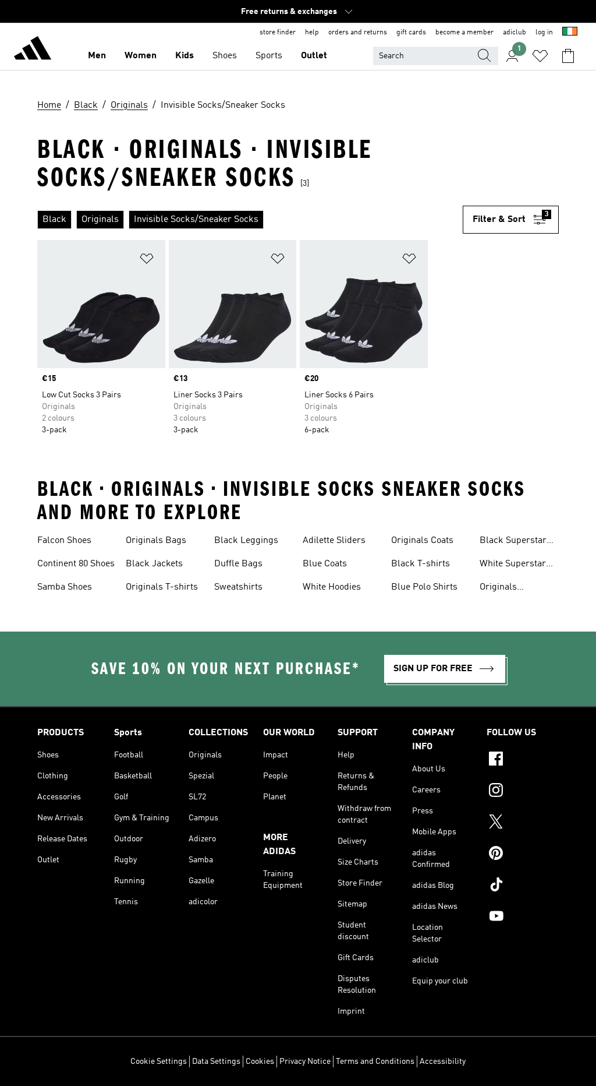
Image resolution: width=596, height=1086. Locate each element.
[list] (250, 219)
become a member (464, 32)
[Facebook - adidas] (523, 760)
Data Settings (216, 1061)
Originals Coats (422, 540)
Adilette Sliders (334, 540)
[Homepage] (32, 50)
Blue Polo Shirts (424, 587)
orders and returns (357, 32)
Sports (269, 56)
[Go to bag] (568, 56)
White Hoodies (332, 587)
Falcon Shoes (64, 540)
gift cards (411, 32)
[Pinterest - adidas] (523, 854)
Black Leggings (246, 540)
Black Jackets (154, 564)
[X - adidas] (523, 823)
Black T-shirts (420, 564)
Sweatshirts (238, 587)
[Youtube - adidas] (523, 917)
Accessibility (443, 1061)
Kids (184, 56)
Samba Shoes (64, 587)
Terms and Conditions (375, 1061)
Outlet (314, 56)
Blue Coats (325, 564)
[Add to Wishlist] (146, 260)
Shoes (224, 56)
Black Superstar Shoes (513, 542)
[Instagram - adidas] (523, 792)
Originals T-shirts (162, 587)
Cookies (260, 1061)
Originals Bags (156, 540)
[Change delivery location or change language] (570, 32)
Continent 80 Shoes (76, 564)
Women (141, 56)
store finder (278, 32)
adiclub (514, 32)
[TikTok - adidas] (523, 886)
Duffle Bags (238, 564)
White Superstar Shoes (513, 565)
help (312, 32)
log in (544, 32)
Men (97, 56)
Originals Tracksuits (501, 588)
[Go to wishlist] (540, 56)
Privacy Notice (305, 1061)
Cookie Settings (158, 1061)
